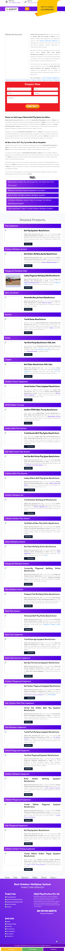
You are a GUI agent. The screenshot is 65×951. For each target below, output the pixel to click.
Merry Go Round (11, 904)
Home (21, 24)
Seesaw (8, 907)
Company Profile (11, 924)
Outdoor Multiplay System (14, 899)
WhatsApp (33, 949)
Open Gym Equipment (25, 80)
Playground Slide (36, 80)
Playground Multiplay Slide (14, 902)
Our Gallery (9, 934)
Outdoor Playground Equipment (48, 41)
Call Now (12, 949)
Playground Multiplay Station (51, 624)
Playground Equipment (11, 80)
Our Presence (10, 929)
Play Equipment (11, 897)
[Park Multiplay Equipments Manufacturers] (25, 698)
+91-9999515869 (15, 3)
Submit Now (32, 106)
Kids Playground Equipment (43, 349)
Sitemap (9, 926)
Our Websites (10, 931)
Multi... (46, 555)
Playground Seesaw (47, 80)
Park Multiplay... (52, 694)
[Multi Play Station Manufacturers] (25, 558)
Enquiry (54, 949)
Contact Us (9, 936)
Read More (28, 244)
